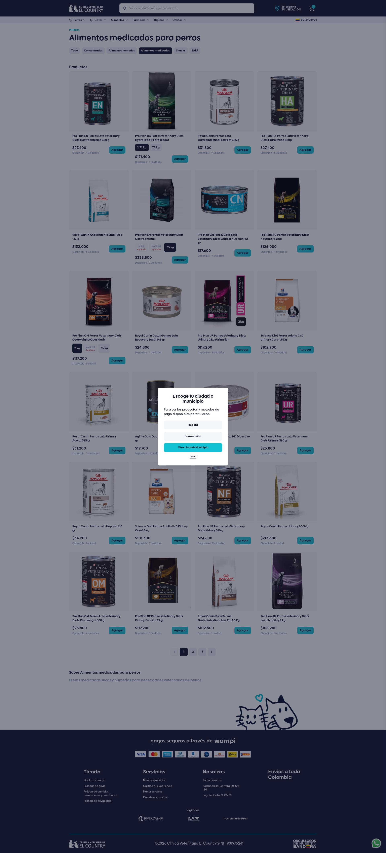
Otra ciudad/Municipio (193, 447)
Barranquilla (193, 436)
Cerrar (193, 457)
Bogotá (193, 425)
